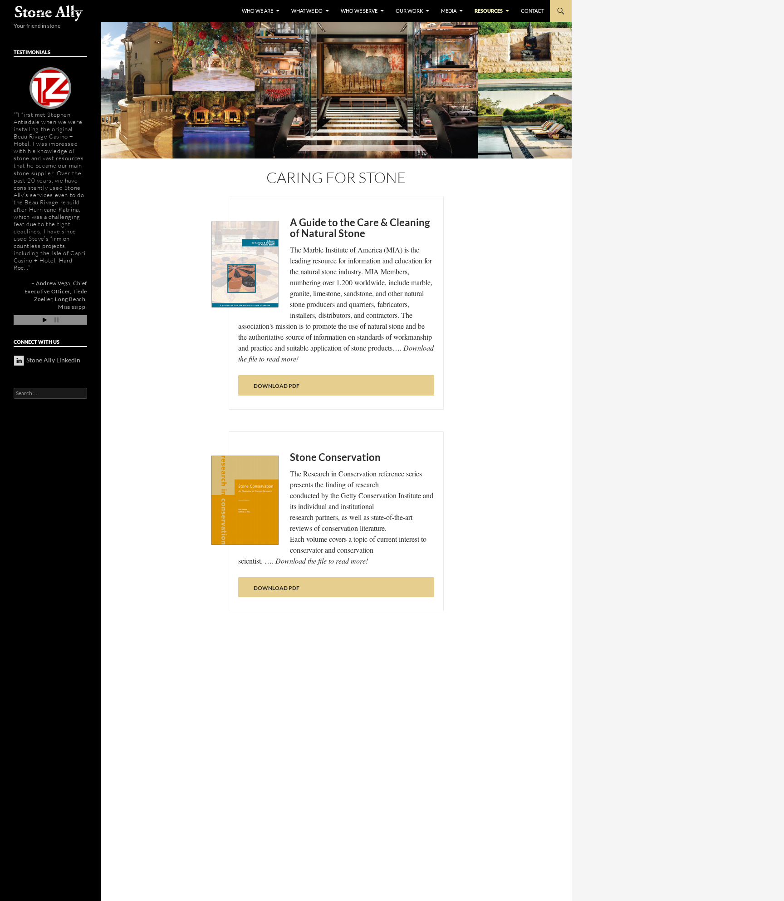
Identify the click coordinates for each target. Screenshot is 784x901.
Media (448, 11)
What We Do (307, 11)
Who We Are (257, 11)
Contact (532, 11)
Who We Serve (359, 11)
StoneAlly (49, 13)
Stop (56, 319)
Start (45, 319)
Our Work (409, 11)
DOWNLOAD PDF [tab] (276, 385)
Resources (489, 11)
